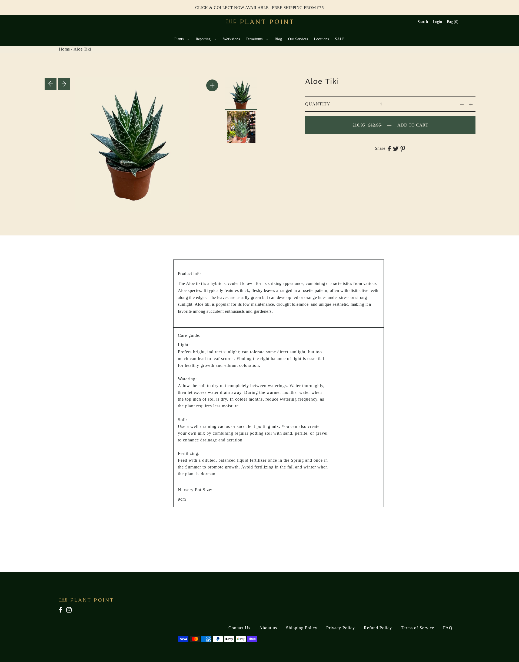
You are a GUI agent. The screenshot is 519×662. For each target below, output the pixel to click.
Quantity (317, 104)
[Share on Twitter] (395, 148)
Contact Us (239, 628)
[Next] (64, 84)
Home (64, 49)
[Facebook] (62, 612)
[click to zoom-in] (212, 85)
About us (268, 628)
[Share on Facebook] (389, 148)
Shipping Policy (301, 628)
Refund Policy (378, 628)
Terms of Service (417, 628)
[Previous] (50, 84)
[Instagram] (70, 612)
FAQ (448, 628)
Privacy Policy (340, 628)
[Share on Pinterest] (403, 148)
